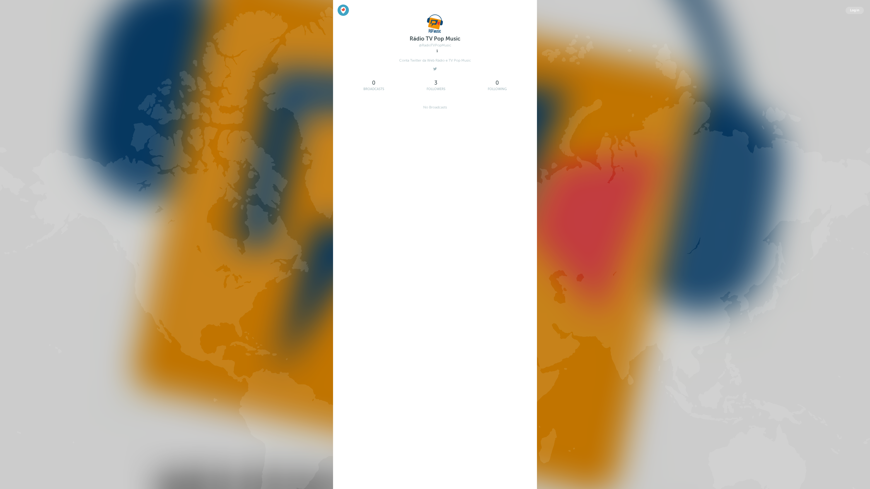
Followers (436, 89)
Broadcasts (373, 89)
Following (497, 89)
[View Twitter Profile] (435, 67)
